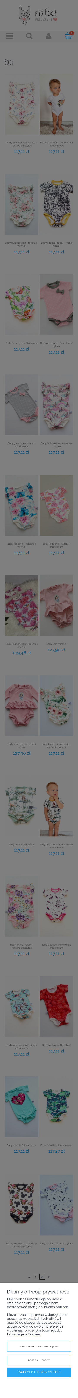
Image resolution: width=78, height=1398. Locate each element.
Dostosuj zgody (39, 1360)
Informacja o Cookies (24, 1334)
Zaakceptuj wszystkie (39, 1372)
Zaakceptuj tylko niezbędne (39, 1346)
